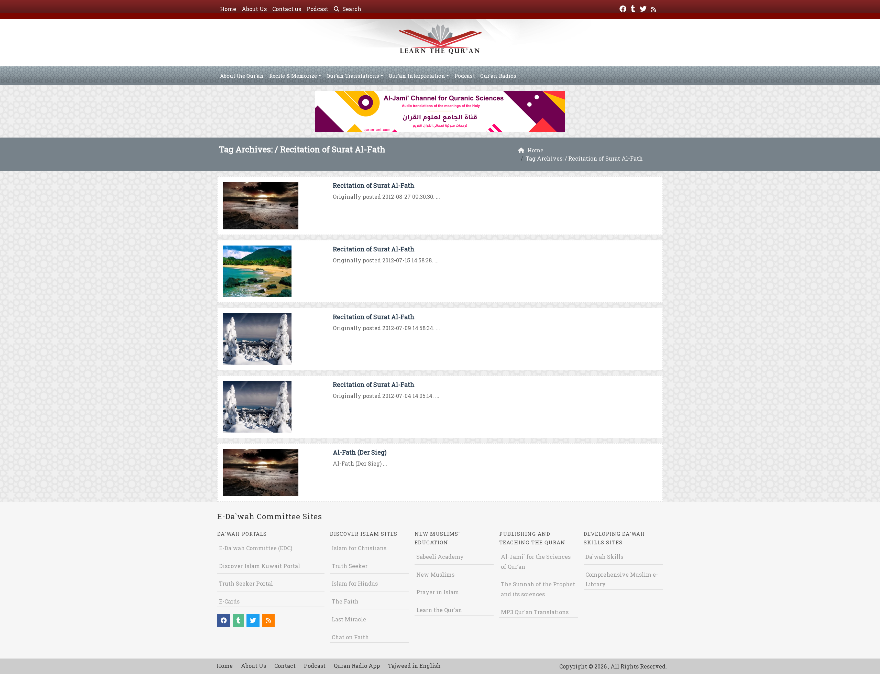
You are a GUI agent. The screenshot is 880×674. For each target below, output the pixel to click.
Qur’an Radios (498, 75)
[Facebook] (623, 8)
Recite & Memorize (293, 75)
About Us (254, 8)
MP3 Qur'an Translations (535, 612)
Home (228, 8)
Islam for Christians (359, 548)
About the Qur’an (242, 75)
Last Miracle (349, 619)
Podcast (317, 8)
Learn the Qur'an (439, 609)
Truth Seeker (349, 565)
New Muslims (435, 574)
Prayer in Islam (437, 592)
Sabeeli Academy (440, 556)
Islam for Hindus (355, 583)
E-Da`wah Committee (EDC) (255, 548)
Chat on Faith (350, 637)
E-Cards (229, 601)
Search (351, 8)
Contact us (286, 8)
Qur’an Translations (353, 75)
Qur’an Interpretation (417, 75)
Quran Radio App (357, 665)
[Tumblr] (634, 8)
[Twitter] (644, 8)
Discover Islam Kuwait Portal (259, 565)
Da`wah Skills (604, 556)
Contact (285, 665)
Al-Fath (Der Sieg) (360, 452)
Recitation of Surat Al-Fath (374, 185)
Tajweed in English (414, 665)
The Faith (345, 601)
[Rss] (654, 8)
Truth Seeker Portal (246, 583)
